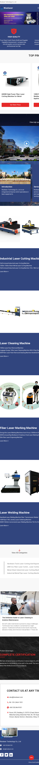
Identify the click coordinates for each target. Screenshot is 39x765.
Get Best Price (15, 102)
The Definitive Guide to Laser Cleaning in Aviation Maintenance (17, 616)
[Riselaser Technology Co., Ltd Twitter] (6, 752)
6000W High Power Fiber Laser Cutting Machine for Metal (13, 92)
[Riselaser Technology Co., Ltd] (6, 8)
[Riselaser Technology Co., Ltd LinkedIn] (11, 752)
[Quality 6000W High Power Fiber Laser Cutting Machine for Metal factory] (15, 75)
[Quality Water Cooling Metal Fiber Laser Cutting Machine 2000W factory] (10, 224)
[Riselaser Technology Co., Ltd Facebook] (2, 752)
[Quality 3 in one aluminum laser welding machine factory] (10, 393)
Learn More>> (4, 268)
